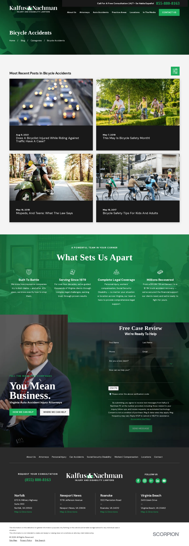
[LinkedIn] (157, 480)
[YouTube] (164, 480)
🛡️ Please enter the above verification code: (129, 394)
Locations (146, 456)
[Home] (33, 9)
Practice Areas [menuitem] (119, 12)
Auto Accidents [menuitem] (101, 12)
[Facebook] (138, 480)
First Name (114, 342)
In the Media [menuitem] (149, 12)
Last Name (147, 342)
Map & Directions (23, 511)
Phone (112, 352)
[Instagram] (144, 480)
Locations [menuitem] (135, 12)
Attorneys (44, 456)
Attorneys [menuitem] (85, 12)
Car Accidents (76, 456)
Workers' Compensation (126, 456)
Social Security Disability (99, 456)
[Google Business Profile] (151, 480)
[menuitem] (13, 540)
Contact (158, 456)
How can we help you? (119, 370)
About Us (31, 456)
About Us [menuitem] (71, 12)
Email (145, 352)
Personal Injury (59, 456)
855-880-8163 (168, 3)
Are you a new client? (119, 361)
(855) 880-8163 (38, 479)
